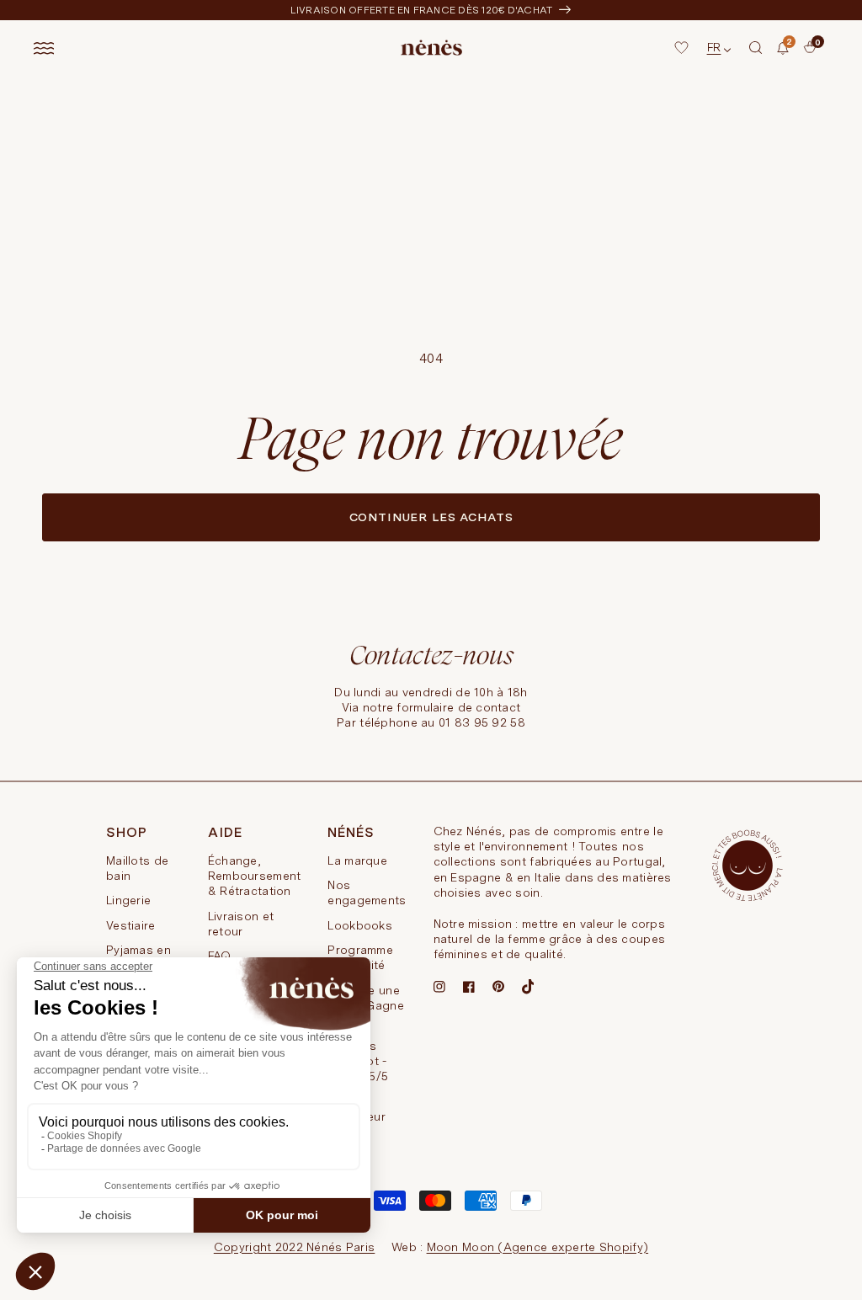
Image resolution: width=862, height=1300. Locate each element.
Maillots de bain (137, 868)
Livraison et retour (241, 923)
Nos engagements (366, 892)
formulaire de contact (458, 707)
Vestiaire (131, 925)
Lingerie (128, 900)
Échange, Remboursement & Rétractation (254, 876)
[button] (755, 48)
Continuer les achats (431, 517)
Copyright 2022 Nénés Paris (294, 1247)
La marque (357, 860)
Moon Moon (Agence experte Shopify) (538, 1247)
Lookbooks (359, 925)
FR (714, 47)
